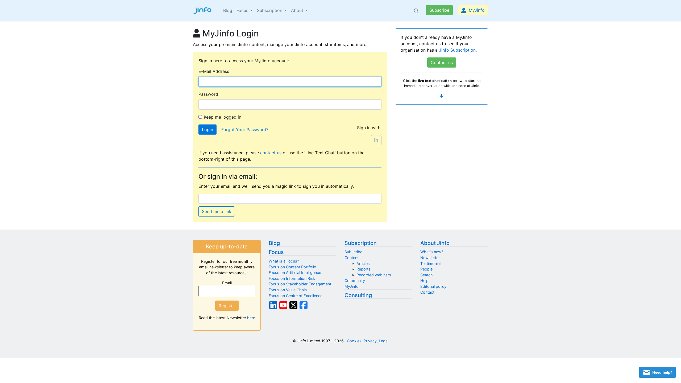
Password (208, 94)
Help (424, 280)
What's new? (431, 251)
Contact (427, 292)
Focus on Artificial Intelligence (295, 272)
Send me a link (216, 211)
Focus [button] (243, 10)
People (426, 269)
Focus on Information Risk (292, 278)
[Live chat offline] (657, 372)
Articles (363, 263)
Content (351, 257)
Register (227, 305)
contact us (270, 152)
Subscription (360, 243)
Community (354, 280)
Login (207, 129)
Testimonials (431, 263)
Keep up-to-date (227, 246)
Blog (227, 10)
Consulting (358, 295)
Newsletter (430, 257)
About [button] (298, 10)
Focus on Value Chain (288, 290)
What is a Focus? (284, 261)
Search (426, 275)
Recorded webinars (373, 275)
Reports (363, 269)
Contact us (442, 62)
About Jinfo (435, 243)
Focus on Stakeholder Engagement (300, 284)
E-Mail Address (213, 71)
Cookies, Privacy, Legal (367, 341)
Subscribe (439, 10)
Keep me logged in (222, 117)
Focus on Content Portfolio (292, 267)
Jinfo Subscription (457, 50)
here (251, 317)
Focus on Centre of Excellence (295, 295)
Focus (276, 252)
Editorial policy (433, 286)
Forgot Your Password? (244, 129)
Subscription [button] (270, 10)
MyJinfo (476, 10)
